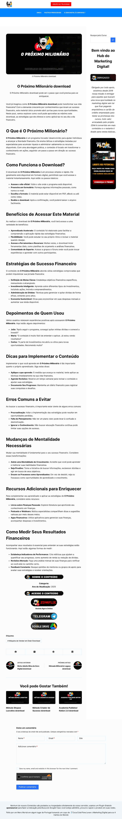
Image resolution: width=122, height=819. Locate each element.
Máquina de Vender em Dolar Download (24, 641)
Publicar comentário (27, 787)
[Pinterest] (53, 652)
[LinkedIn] (72, 652)
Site (81, 738)
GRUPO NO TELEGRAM (61, 4)
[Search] (113, 40)
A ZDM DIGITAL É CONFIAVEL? (74, 13)
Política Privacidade (52, 13)
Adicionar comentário (27, 746)
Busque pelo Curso (98, 35)
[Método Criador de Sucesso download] (44, 697)
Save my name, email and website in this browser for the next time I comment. (48, 768)
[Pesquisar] (15, 4)
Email (52, 738)
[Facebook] (15, 652)
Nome (21, 738)
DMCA (39, 13)
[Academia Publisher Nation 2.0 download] (70, 697)
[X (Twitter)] (34, 652)
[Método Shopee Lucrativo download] (17, 697)
